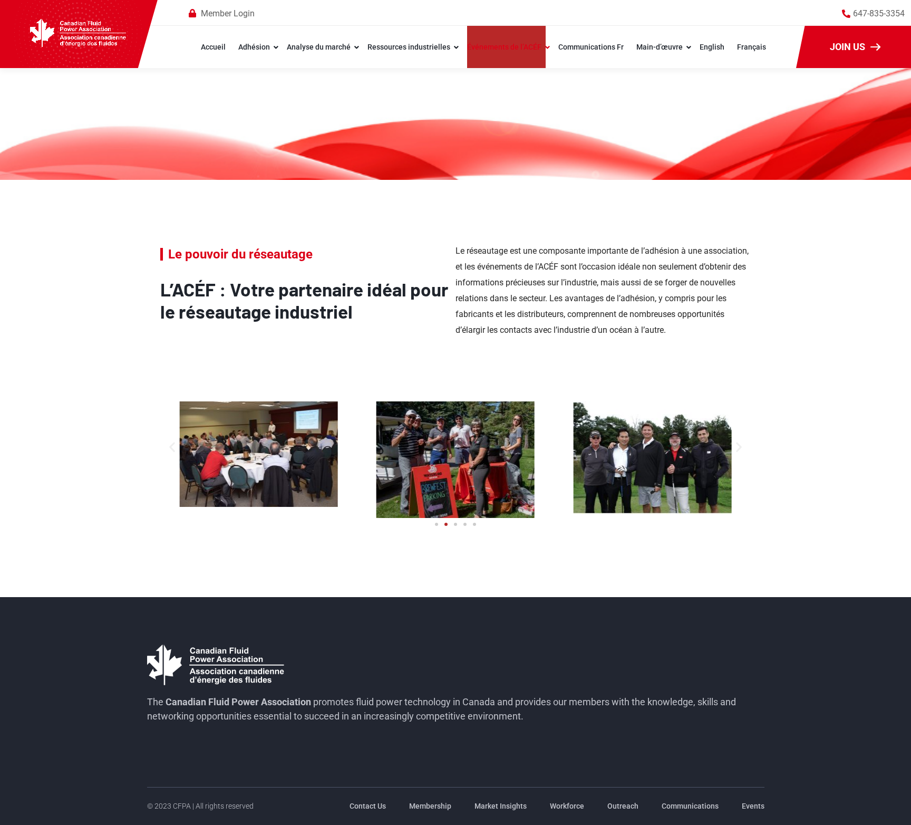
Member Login (228, 13)
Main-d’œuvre (659, 47)
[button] (172, 446)
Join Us (847, 46)
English (712, 47)
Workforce (567, 806)
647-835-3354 (879, 13)
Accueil (213, 47)
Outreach (622, 806)
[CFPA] (78, 33)
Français (751, 47)
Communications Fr (591, 47)
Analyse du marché (319, 47)
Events (753, 806)
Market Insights (500, 806)
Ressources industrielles (408, 47)
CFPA (182, 806)
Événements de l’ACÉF (504, 47)
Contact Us (368, 806)
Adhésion (254, 47)
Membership (430, 806)
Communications (690, 806)
